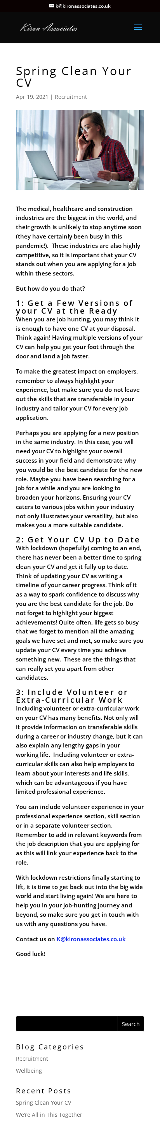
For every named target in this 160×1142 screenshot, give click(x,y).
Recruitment (71, 96)
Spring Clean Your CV (43, 1102)
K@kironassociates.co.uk (92, 939)
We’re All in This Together (49, 1114)
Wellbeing (29, 1070)
